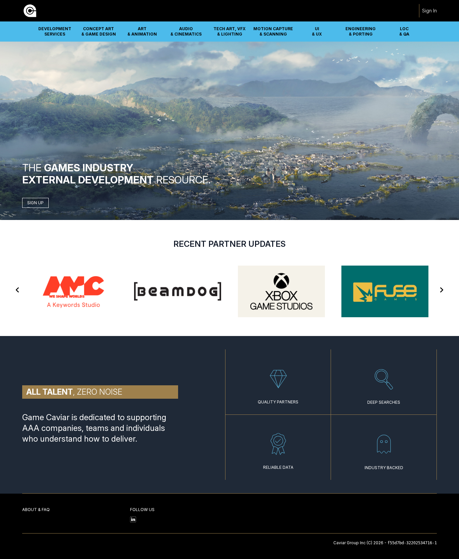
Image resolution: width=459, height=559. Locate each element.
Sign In (429, 10)
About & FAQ (36, 509)
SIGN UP (35, 202)
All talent (49, 392)
